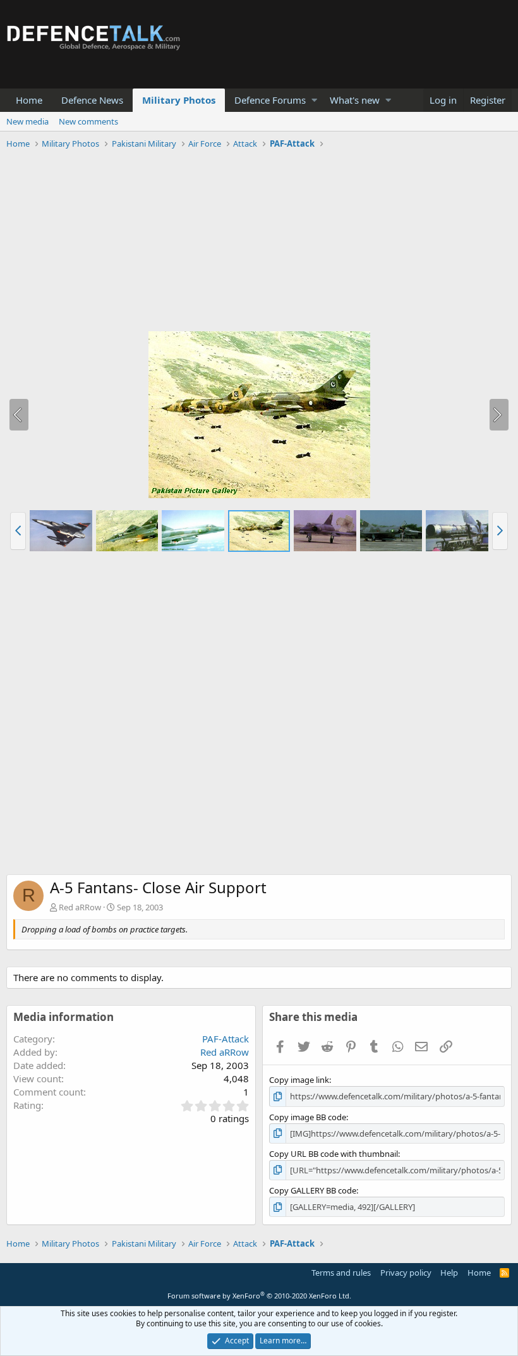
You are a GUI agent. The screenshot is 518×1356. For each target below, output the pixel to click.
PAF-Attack (225, 1038)
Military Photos (178, 100)
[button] (314, 100)
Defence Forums (270, 100)
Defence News (92, 100)
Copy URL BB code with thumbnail (333, 1153)
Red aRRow (80, 907)
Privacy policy (405, 1272)
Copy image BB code (307, 1117)
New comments (88, 121)
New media (27, 121)
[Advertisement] (259, 242)
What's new (355, 100)
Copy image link (299, 1079)
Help (449, 1272)
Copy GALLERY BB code (312, 1190)
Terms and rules (341, 1272)
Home (29, 100)
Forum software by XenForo (259, 1295)
